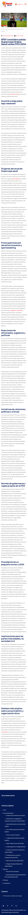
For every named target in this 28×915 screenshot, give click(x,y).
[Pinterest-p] (12, 906)
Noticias (5, 869)
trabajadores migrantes (16, 310)
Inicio (4, 810)
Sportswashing (16, 179)
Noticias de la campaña (12, 871)
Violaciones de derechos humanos (15, 815)
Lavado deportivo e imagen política (15, 846)
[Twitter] (3, 906)
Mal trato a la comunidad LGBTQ (14, 860)
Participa (5, 880)
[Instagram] (16, 906)
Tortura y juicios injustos (13, 835)
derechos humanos (15, 94)
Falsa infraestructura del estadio (15, 843)
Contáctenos (6, 883)
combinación (4, 732)
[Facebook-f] (7, 906)
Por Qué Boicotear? (8, 813)
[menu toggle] (25, 4)
